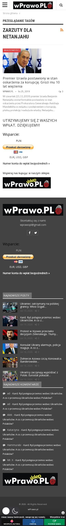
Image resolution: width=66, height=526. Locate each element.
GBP (25, 157)
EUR (12, 157)
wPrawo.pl (33, 509)
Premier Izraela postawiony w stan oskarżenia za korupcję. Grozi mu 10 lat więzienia (31, 82)
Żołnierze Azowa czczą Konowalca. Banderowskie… (41, 360)
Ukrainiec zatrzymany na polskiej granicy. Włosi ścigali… (39, 305)
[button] (11, 511)
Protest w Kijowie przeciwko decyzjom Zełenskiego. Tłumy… (39, 332)
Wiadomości (11, 50)
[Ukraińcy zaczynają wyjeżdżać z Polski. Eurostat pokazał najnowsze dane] (10, 376)
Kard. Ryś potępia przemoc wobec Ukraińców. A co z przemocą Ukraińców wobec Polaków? (28, 419)
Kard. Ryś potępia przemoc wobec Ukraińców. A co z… (40, 319)
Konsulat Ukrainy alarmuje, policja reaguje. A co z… (40, 346)
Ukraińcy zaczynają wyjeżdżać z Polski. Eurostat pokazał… (39, 374)
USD (18, 157)
